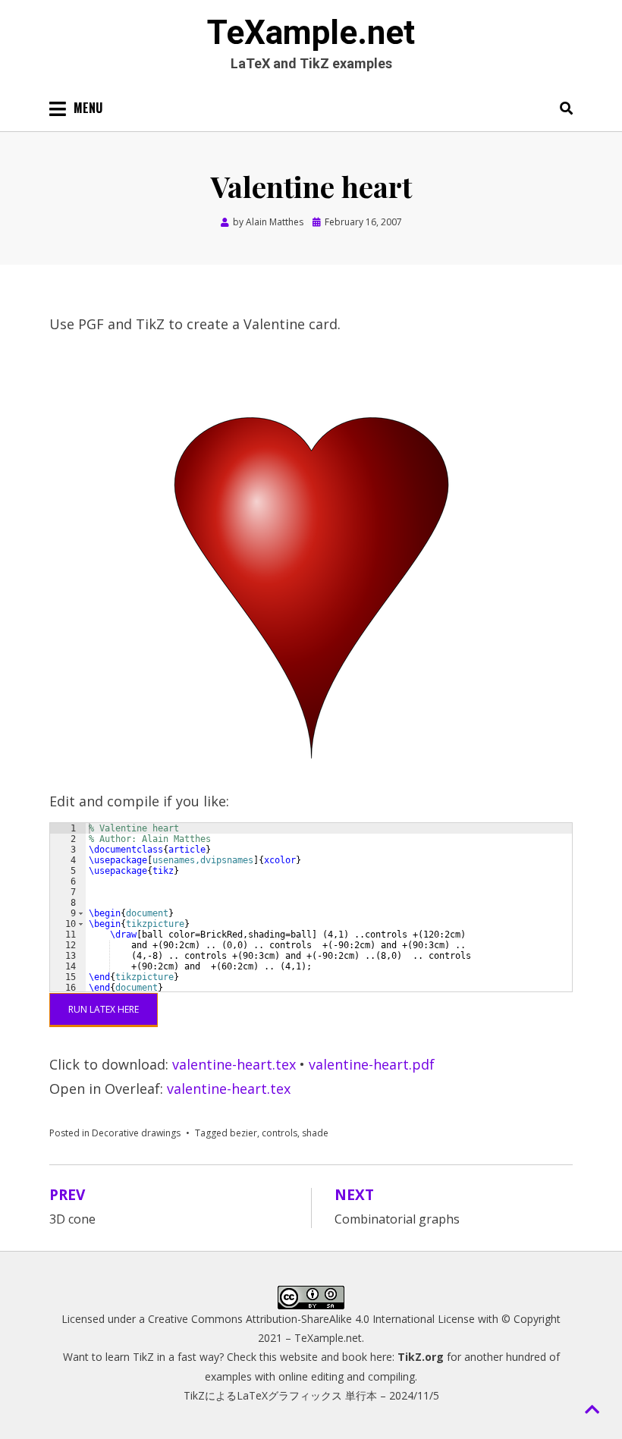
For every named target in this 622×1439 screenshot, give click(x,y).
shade (315, 1132)
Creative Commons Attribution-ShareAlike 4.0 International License (311, 1319)
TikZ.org (420, 1356)
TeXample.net (311, 32)
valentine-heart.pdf (372, 1064)
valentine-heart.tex (234, 1064)
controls (279, 1132)
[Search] (562, 108)
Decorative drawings (136, 1132)
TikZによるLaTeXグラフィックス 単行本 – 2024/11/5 (311, 1395)
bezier (243, 1132)
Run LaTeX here (103, 1009)
